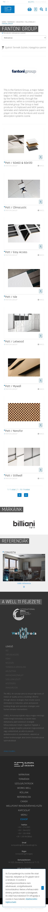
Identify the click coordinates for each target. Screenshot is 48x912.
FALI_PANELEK (30, 22)
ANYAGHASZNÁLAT (15, 675)
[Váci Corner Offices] (24, 567)
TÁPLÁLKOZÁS (12, 654)
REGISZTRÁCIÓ (41, 2)
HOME (4, 22)
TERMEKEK (11, 22)
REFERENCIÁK (24, 796)
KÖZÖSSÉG (11, 683)
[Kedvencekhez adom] (41, 158)
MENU (24, 814)
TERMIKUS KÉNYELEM (16, 667)
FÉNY (8, 658)
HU (4, 2)
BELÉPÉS (31, 2)
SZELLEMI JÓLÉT (13, 679)
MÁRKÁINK (24, 774)
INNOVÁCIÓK (12, 687)
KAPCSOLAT (24, 810)
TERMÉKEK (24, 778)
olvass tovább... (10, 751)
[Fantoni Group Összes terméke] (24, 86)
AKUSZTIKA (20, 22)
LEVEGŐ (9, 646)
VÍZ (7, 650)
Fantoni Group (10, 166)
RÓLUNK (24, 792)
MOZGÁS (10, 662)
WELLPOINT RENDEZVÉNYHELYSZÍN (24, 805)
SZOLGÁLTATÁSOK (24, 783)
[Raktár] (35, 9)
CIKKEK (24, 801)
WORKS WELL (24, 787)
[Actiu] (24, 524)
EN (8, 2)
